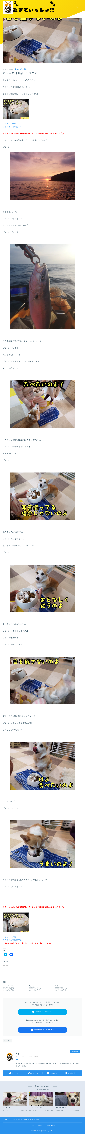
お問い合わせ (51, 1125)
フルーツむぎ (8, 986)
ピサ (57, 986)
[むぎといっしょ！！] (29, 7)
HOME (5, 1119)
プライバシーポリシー (37, 1125)
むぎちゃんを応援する (12, 127)
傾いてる (32, 986)
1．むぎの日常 (22, 69)
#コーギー (7, 1040)
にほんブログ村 (9, 123)
